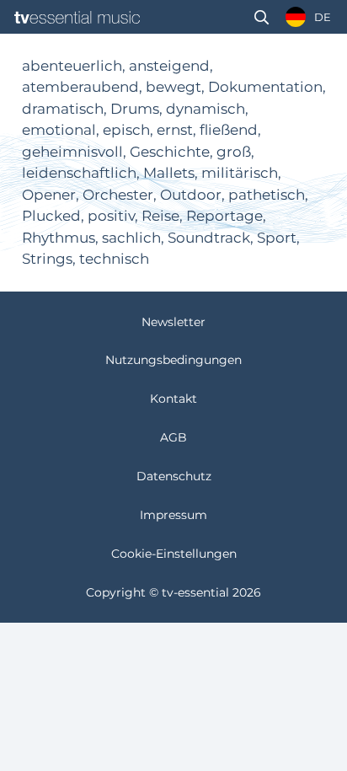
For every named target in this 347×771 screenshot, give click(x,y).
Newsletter (173, 322)
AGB (173, 437)
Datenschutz (173, 476)
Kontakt (173, 398)
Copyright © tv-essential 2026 (173, 592)
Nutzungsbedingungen (173, 360)
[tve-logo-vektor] (77, 17)
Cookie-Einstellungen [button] (174, 553)
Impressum (173, 515)
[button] (261, 17)
